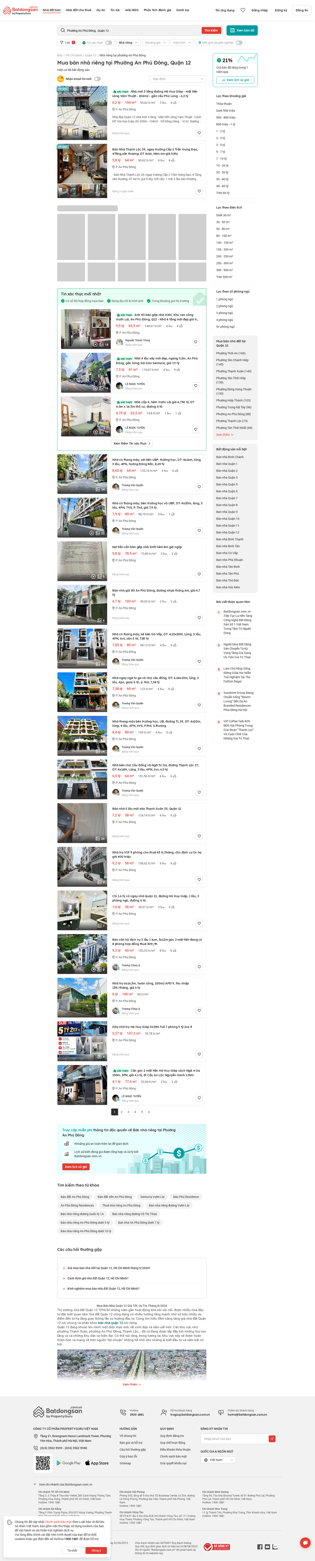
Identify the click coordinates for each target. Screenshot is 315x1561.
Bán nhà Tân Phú (227, 573)
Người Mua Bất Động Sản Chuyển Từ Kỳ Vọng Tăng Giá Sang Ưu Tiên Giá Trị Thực (237, 650)
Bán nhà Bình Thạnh (229, 539)
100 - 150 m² (224, 242)
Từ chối (72, 1550)
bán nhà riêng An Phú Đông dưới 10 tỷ (86, 1231)
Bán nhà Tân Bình (228, 567)
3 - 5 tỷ (220, 145)
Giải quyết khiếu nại (173, 1463)
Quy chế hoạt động (172, 1443)
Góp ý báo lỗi (128, 1456)
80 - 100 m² (223, 236)
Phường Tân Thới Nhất (234, 428)
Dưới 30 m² (223, 215)
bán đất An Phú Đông (75, 1197)
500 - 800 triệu (226, 117)
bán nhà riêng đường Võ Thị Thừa (134, 1214)
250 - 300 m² (224, 263)
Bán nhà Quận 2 (227, 471)
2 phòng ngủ (224, 306)
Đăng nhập (260, 10)
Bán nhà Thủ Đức (227, 580)
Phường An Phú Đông (233, 414)
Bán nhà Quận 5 (227, 484)
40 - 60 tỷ (222, 186)
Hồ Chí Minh (74, 55)
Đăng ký (281, 10)
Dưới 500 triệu (225, 110)
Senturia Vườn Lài (152, 1197)
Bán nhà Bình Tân (228, 546)
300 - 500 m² (224, 270)
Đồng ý (96, 1550)
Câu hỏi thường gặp (133, 1449)
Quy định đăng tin (172, 1436)
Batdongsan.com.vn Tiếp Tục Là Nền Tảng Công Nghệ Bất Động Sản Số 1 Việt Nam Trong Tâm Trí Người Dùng (238, 622)
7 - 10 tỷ (221, 158)
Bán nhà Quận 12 (227, 532)
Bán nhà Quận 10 (227, 519)
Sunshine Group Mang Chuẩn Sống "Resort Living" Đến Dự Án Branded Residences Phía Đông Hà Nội (239, 701)
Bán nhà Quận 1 (227, 464)
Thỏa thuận (224, 104)
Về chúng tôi (128, 1436)
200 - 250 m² (224, 256)
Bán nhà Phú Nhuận (229, 560)
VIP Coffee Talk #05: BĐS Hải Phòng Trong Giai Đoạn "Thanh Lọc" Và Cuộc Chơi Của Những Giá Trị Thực (239, 729)
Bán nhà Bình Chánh (230, 457)
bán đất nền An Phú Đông (115, 1197)
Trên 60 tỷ (223, 193)
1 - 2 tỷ (220, 131)
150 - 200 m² (224, 249)
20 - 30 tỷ (222, 172)
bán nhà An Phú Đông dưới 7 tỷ (138, 1222)
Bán (60, 55)
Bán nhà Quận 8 (227, 505)
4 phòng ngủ (224, 320)
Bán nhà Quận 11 (227, 525)
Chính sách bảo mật (173, 1456)
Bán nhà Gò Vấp (227, 553)
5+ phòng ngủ (225, 327)
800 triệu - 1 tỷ (225, 124)
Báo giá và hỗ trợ (131, 1443)
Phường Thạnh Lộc (232, 421)
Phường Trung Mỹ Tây (234, 407)
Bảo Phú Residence (186, 1197)
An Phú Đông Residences (77, 1205)
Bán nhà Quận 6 (227, 491)
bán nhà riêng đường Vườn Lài (169, 1205)
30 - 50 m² (223, 222)
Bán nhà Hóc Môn (228, 587)
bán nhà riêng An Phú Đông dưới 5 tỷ (85, 1222)
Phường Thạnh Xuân (234, 371)
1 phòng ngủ (224, 299)
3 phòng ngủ (224, 313)
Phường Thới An (231, 353)
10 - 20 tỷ (222, 165)
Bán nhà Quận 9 (227, 512)
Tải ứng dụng (224, 10)
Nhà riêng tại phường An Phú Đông (122, 55)
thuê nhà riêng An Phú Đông (121, 1205)
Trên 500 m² (224, 277)
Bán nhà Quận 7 (227, 498)
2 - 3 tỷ (220, 138)
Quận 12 (90, 55)
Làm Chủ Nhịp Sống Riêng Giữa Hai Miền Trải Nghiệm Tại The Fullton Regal (237, 674)
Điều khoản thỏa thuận (175, 1449)
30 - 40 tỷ (222, 179)
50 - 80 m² (223, 229)
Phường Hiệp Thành (233, 400)
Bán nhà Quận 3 (227, 477)
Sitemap (125, 1463)
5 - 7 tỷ (220, 152)
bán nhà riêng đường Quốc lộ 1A (82, 1214)
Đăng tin (302, 10)
